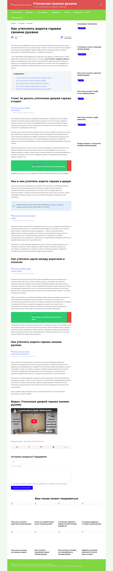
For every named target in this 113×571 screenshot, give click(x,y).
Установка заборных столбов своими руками (91, 523)
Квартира (29, 12)
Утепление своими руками (55, 3)
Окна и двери (42, 12)
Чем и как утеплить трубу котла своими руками (87, 92)
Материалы (78, 12)
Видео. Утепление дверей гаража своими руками (33, 89)
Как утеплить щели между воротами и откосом (32, 83)
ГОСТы (87, 12)
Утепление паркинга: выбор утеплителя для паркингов (67, 524)
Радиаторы (56, 12)
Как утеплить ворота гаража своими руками (31, 86)
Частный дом (16, 12)
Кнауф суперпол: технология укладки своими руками (89, 144)
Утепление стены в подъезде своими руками (89, 48)
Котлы (67, 12)
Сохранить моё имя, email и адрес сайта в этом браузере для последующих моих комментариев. (40, 483)
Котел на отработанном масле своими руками (44, 523)
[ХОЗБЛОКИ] (88, 69)
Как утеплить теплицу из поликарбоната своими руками (67, 552)
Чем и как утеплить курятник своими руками (89, 74)
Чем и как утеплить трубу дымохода (87, 118)
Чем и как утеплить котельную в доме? (19, 551)
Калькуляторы (16, 17)
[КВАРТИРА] (88, 43)
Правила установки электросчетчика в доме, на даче (90, 552)
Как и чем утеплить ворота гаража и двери (31, 80)
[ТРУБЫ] (89, 88)
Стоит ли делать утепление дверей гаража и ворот (34, 78)
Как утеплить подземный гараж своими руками (42, 552)
